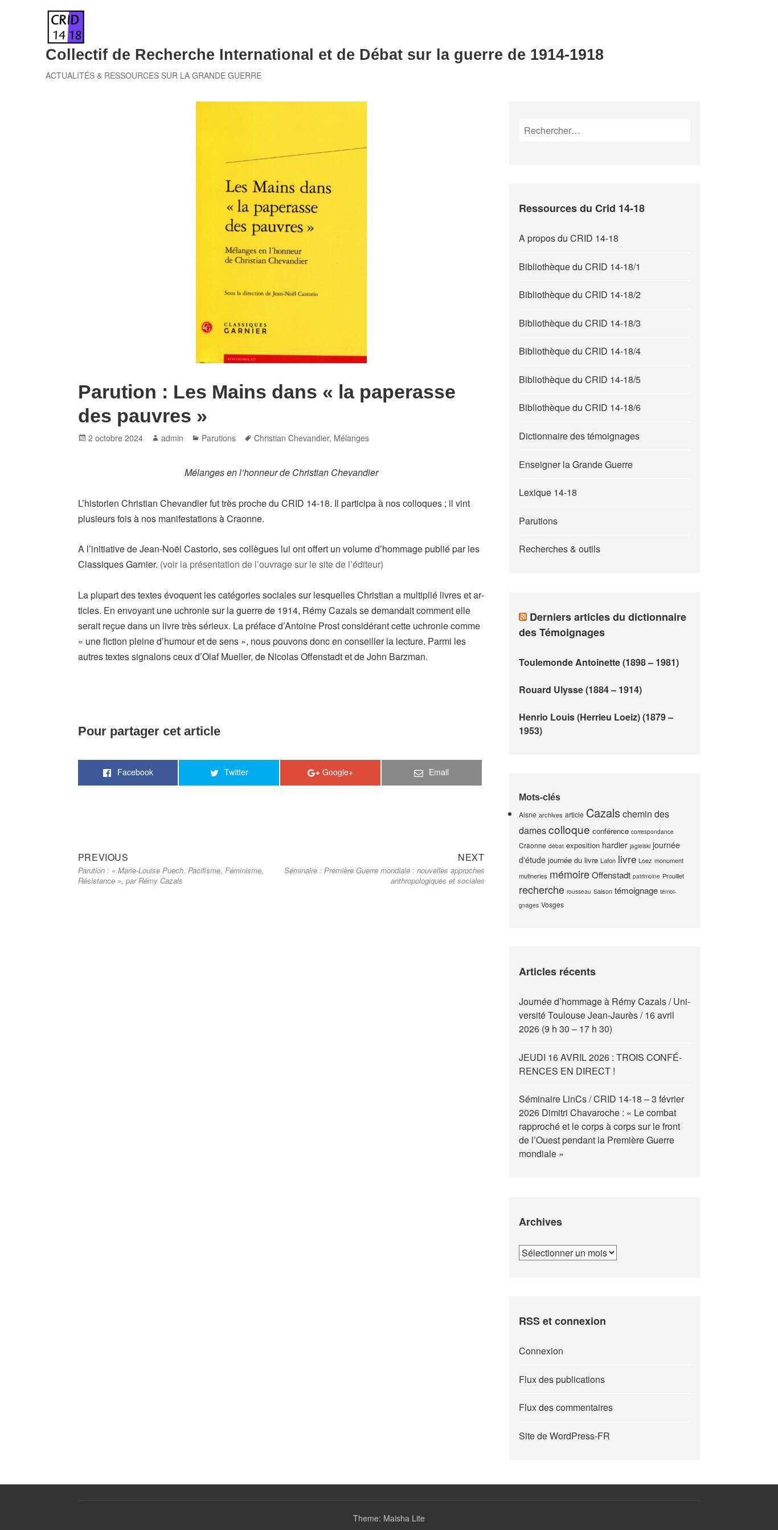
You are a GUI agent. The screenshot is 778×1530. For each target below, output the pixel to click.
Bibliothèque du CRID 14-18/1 (580, 266)
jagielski (640, 846)
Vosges (552, 904)
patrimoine (646, 876)
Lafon (608, 860)
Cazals (603, 812)
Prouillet (673, 875)
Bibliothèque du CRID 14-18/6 (580, 407)
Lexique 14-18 (548, 492)
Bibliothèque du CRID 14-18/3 (580, 322)
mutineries (533, 875)
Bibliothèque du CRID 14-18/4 (580, 350)
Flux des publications (562, 1379)
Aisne (528, 814)
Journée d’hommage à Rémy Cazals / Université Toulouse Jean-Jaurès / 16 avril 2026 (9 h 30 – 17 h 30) (604, 1015)
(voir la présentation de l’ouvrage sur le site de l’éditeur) (271, 564)
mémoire (569, 873)
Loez (645, 860)
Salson (602, 891)
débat (556, 846)
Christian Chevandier (291, 437)
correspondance (652, 832)
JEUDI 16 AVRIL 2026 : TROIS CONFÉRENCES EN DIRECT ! (600, 1064)
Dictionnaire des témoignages (579, 435)
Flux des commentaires (566, 1407)
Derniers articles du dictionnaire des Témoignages (602, 624)
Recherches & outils (559, 548)
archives (551, 814)
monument (668, 860)
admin (172, 437)
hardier (615, 845)
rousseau (579, 892)
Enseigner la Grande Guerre (576, 464)
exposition (583, 845)
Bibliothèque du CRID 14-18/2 (580, 294)
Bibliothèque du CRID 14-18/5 (580, 379)
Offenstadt (611, 875)
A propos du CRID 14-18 (569, 238)
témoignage (636, 890)
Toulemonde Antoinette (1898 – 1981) (599, 662)
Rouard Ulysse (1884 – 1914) (580, 689)
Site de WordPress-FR (564, 1435)
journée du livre (573, 859)
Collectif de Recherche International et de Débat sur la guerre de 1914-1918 (325, 54)
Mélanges (351, 437)
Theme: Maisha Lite (389, 1518)
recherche (541, 889)
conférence (610, 830)
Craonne (532, 845)
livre (627, 859)
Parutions (219, 437)
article (574, 814)
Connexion (541, 1350)
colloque (569, 829)
